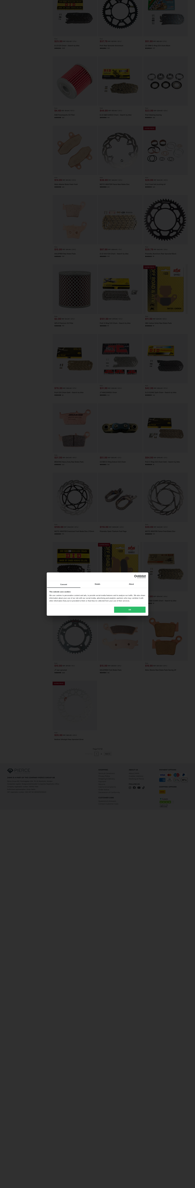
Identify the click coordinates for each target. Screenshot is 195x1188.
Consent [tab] (63, 584)
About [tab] (131, 584)
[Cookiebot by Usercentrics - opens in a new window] (136, 576)
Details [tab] (97, 584)
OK (130, 610)
